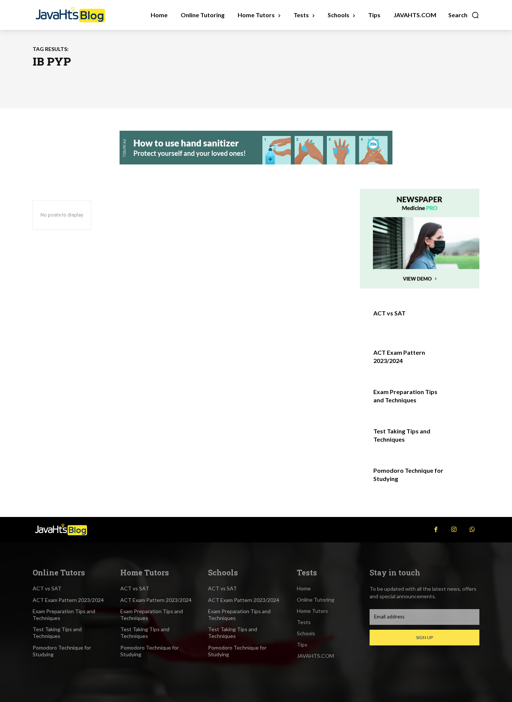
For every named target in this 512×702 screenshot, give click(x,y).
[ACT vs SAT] (463, 321)
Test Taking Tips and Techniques (57, 632)
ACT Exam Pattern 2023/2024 (68, 600)
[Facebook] (436, 530)
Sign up (424, 637)
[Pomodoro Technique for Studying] (463, 478)
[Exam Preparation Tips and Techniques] (463, 400)
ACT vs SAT (389, 313)
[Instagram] (454, 530)
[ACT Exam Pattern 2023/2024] (463, 360)
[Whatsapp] (472, 530)
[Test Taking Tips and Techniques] (463, 439)
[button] (463, 15)
